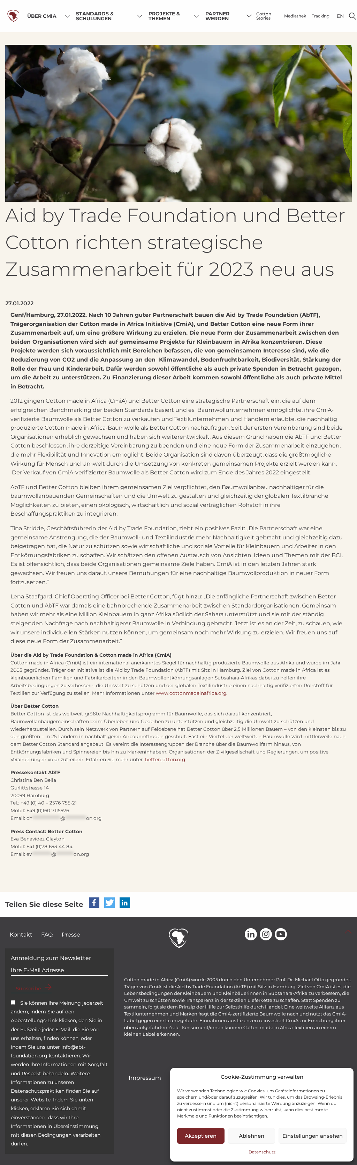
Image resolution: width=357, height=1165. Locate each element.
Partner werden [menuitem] (217, 16)
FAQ (47, 934)
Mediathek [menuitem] (295, 16)
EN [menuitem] (340, 16)
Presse (71, 934)
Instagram (266, 934)
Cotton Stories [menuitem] (263, 16)
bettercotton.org (165, 759)
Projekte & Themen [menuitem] (164, 16)
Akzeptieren (201, 1136)
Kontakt (21, 934)
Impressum (145, 1078)
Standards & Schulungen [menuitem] (95, 16)
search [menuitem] (352, 16)
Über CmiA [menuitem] (41, 16)
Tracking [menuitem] (320, 16)
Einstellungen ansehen (312, 1136)
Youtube (281, 934)
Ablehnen (251, 1136)
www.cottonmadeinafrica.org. (191, 693)
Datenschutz (262, 1152)
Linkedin (251, 934)
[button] (94, 902)
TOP (348, 931)
